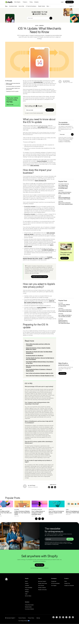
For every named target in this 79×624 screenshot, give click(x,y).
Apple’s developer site (40, 180)
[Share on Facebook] (49, 487)
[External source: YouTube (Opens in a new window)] (60, 617)
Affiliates (27, 591)
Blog (6, 6)
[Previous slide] (36, 518)
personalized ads (38, 82)
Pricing (31, 2)
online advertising (34, 165)
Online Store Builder (29, 604)
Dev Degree (53, 585)
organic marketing (41, 307)
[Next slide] (42, 518)
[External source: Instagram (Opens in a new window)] (63, 617)
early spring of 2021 (43, 127)
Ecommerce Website (29, 609)
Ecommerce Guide (13, 6)
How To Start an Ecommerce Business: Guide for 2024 (39, 373)
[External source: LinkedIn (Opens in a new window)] (70, 617)
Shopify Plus (67, 583)
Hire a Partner (41, 585)
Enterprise (36, 2)
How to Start (21, 6)
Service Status (28, 595)
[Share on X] (52, 487)
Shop (65, 581)
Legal (26, 593)
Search (70, 6)
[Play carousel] (39, 518)
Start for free (70, 2)
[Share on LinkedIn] (55, 487)
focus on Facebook (42, 161)
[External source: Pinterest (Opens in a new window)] (73, 617)
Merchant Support (42, 581)
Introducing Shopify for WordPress (34, 355)
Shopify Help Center (42, 583)
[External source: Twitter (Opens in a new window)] (57, 617)
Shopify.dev (53, 581)
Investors (27, 585)
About (26, 581)
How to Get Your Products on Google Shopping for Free (40, 375)
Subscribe (70, 539)
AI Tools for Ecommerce (31, 6)
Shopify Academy (42, 587)
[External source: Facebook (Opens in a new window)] (53, 617)
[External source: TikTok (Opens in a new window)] (66, 617)
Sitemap (38, 618)
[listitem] (39, 508)
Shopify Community (42, 589)
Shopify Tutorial (41, 6)
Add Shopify (62, 373)
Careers (26, 583)
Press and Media (28, 587)
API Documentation (55, 583)
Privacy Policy (67, 141)
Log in (62, 2)
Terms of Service (22, 618)
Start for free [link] (50, 110)
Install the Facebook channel (39, 276)
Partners (27, 589)
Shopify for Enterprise (69, 585)
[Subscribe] (50, 18)
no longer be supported (48, 249)
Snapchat (47, 258)
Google (40, 258)
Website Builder (28, 607)
